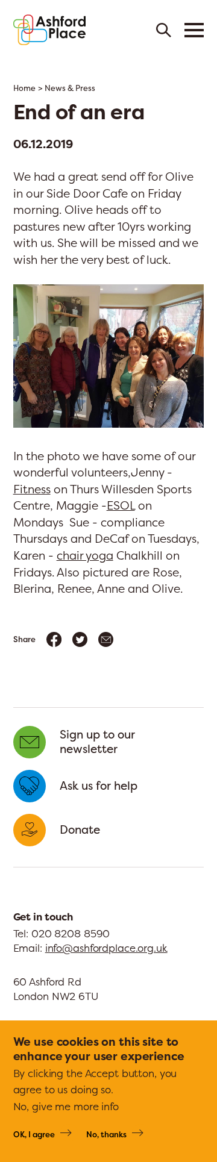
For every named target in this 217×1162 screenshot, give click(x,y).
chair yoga (85, 555)
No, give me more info (66, 1106)
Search (163, 30)
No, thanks (106, 1134)
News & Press (70, 88)
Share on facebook (53, 639)
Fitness (32, 489)
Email (105, 639)
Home (24, 88)
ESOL (121, 505)
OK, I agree (34, 1134)
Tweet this (79, 639)
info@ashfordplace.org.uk (106, 948)
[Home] (49, 30)
